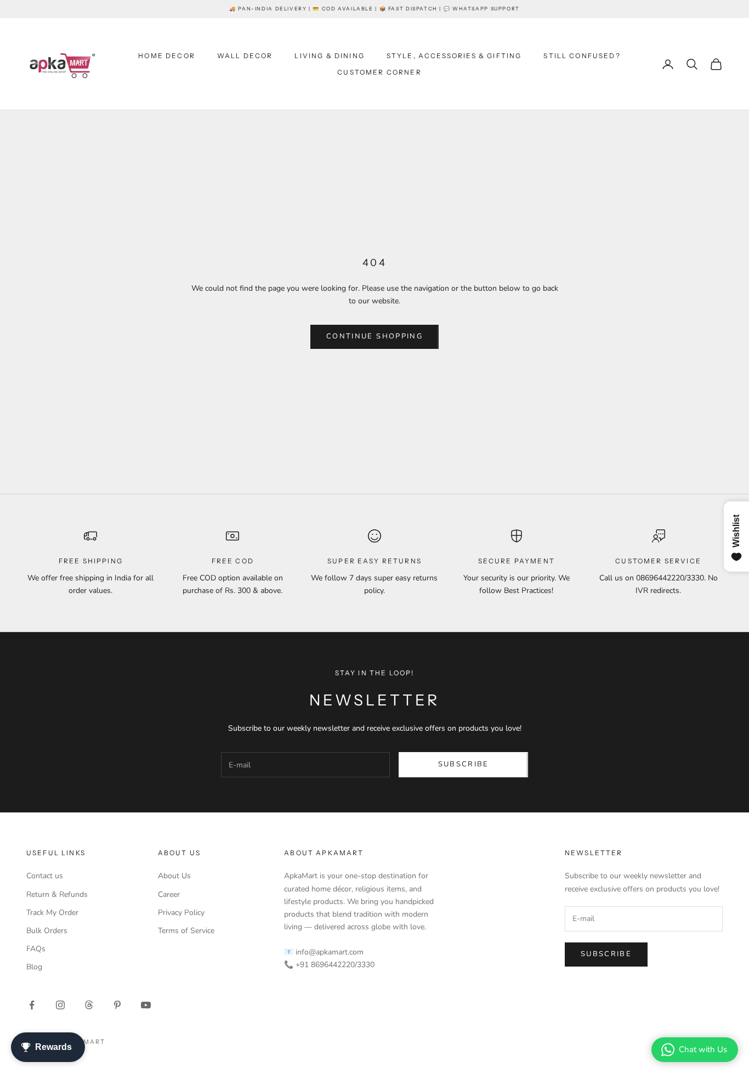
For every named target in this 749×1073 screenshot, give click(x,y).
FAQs (36, 949)
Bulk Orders (46, 930)
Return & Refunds (57, 894)
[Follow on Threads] (88, 1004)
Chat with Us (703, 1049)
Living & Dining (329, 56)
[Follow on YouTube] (145, 1004)
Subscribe (463, 764)
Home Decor (166, 56)
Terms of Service (186, 930)
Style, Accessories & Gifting (454, 56)
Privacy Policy (181, 912)
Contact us (44, 876)
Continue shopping (374, 336)
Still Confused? (581, 56)
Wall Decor (245, 56)
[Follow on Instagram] (60, 1004)
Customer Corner (379, 72)
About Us (174, 876)
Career (169, 894)
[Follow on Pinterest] (117, 1004)
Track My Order (52, 912)
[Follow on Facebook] (31, 1004)
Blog (34, 967)
